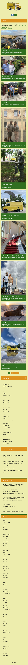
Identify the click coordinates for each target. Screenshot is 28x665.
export (4, 393)
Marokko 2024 (6, 402)
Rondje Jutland (6, 423)
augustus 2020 (6, 575)
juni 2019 (5, 584)
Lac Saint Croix (6, 465)
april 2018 (5, 605)
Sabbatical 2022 (6, 427)
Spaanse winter (6, 430)
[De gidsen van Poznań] (13, 74)
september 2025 (6, 522)
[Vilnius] (13, 141)
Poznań (4, 102)
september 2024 (6, 534)
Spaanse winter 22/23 (7, 432)
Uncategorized (6, 436)
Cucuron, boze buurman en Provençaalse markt (13, 461)
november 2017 (6, 612)
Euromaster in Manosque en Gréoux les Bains (12, 463)
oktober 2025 (5, 520)
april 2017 (5, 618)
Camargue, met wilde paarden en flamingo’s (12, 470)
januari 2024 (5, 541)
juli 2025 (5, 525)
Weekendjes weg (6, 439)
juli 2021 (5, 570)
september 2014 (6, 632)
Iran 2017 (5, 398)
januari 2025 (5, 529)
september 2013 (6, 646)
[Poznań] (13, 100)
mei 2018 (5, 602)
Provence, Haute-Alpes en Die (9, 459)
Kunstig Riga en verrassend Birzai (12, 255)
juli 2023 (5, 545)
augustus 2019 (6, 580)
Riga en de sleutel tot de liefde (11, 296)
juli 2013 (5, 650)
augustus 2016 (6, 623)
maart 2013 (5, 655)
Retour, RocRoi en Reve (8, 453)
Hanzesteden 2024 (7, 395)
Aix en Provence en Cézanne (9, 468)
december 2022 (6, 550)
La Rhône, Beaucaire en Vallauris (10, 475)
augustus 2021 (6, 568)
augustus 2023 (6, 543)
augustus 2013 (6, 648)
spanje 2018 (5, 434)
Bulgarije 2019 (6, 388)
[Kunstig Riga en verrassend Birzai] (13, 253)
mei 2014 (5, 639)
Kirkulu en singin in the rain (10, 215)
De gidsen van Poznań (8, 76)
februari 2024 (6, 538)
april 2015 (5, 630)
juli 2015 (5, 628)
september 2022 (6, 554)
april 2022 (5, 564)
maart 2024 (5, 536)
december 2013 (6, 644)
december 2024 (6, 532)
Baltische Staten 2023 (7, 386)
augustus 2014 (6, 634)
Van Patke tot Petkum (8, 50)
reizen (4, 418)
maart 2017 (5, 621)
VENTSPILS (4, 322)
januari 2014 (5, 641)
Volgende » (16, 373)
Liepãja (4, 365)
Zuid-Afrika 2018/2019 (7, 441)
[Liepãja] (13, 363)
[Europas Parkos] (13, 182)
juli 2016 (5, 625)
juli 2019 (5, 582)
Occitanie (5, 409)
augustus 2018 (6, 596)
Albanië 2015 (6, 382)
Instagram (12, 15)
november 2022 (6, 552)
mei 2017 (5, 616)
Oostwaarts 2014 (6, 411)
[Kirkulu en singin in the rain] (13, 213)
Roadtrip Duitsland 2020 (8, 420)
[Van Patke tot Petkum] (13, 48)
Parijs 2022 (5, 414)
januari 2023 (5, 548)
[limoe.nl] (14, 10)
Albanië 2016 (6, 384)
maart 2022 (5, 566)
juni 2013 (5, 653)
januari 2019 (5, 591)
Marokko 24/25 (6, 404)
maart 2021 (5, 573)
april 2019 (5, 586)
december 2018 (6, 593)
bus (3, 391)
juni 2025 (5, 527)
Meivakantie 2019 (6, 407)
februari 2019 (6, 589)
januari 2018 (5, 607)
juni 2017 (5, 614)
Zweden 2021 (6, 443)
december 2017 (6, 609)
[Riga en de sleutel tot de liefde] (13, 294)
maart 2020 (5, 577)
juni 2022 (5, 559)
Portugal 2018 (6, 416)
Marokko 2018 (6, 400)
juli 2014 (5, 637)
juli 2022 (5, 557)
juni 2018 (5, 600)
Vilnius (4, 143)
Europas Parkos (7, 184)
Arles (4, 472)
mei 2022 (5, 561)
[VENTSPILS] (13, 320)
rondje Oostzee (6, 425)
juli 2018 (5, 598)
